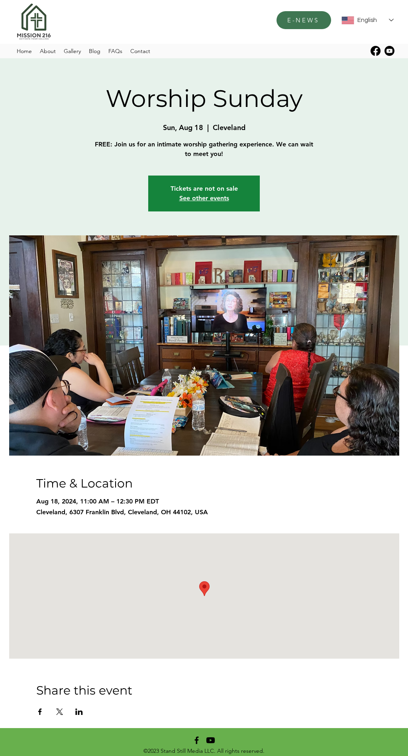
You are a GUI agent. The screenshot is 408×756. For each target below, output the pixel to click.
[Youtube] (389, 51)
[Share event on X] (59, 712)
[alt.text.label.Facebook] (376, 51)
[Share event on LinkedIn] (79, 712)
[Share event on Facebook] (40, 712)
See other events (204, 198)
